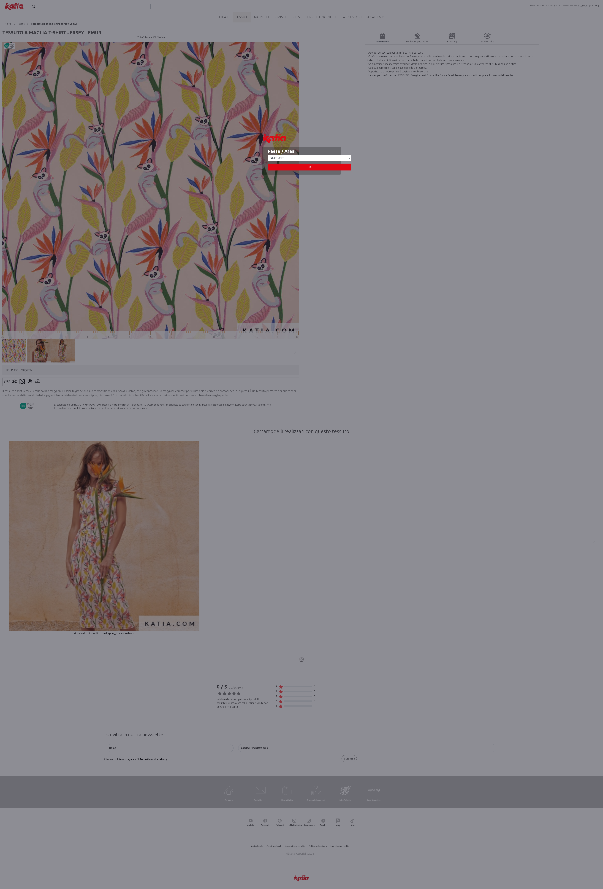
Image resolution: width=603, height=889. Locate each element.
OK (309, 167)
